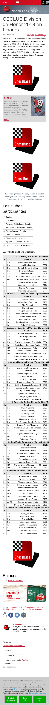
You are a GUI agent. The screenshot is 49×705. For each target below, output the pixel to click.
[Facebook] (11, 615)
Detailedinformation (11, 699)
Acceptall (39, 699)
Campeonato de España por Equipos (22, 607)
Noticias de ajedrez (25, 11)
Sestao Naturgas (35, 609)
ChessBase (17, 624)
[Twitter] (17, 615)
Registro (25, 660)
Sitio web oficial (15, 581)
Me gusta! (30, 35)
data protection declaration (37, 693)
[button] (17, 2)
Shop (5, 2)
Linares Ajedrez (22, 609)
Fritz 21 (8, 97)
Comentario (7, 663)
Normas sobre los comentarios (14, 646)
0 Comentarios (40, 35)
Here (15, 689)
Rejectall (25, 699)
